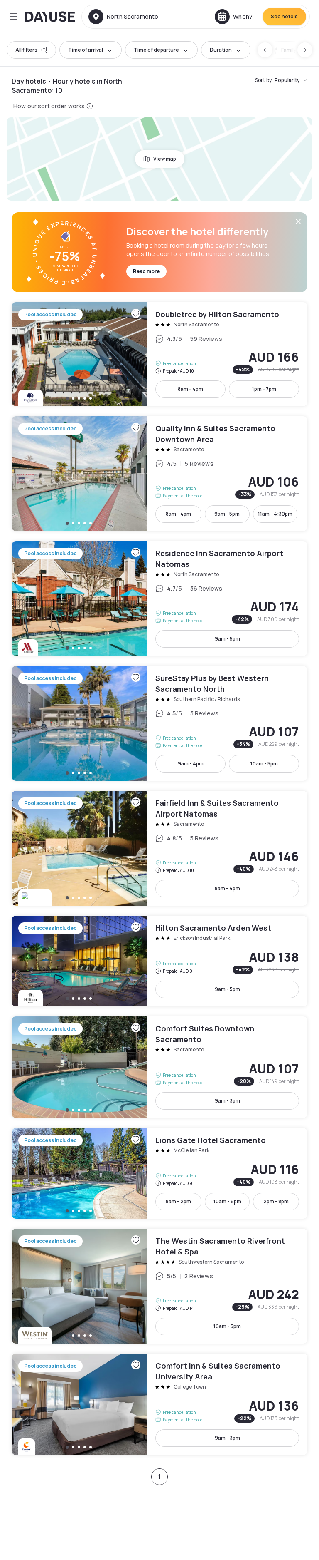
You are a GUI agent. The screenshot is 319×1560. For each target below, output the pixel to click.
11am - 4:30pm (275, 513)
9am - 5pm (227, 513)
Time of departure (156, 49)
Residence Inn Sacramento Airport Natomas (159, 598)
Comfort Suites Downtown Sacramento (159, 1067)
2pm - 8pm (276, 1201)
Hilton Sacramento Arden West (159, 961)
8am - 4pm (190, 388)
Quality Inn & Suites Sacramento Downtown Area (159, 473)
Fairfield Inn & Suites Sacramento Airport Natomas (159, 848)
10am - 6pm (227, 1201)
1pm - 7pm (264, 388)
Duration (221, 49)
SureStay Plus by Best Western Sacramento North (159, 723)
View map (164, 158)
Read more (146, 271)
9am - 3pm (227, 1100)
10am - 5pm (264, 763)
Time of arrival (85, 49)
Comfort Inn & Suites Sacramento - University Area (159, 1404)
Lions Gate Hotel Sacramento (159, 1173)
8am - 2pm (178, 1201)
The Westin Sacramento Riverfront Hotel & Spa (159, 1286)
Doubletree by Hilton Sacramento (159, 354)
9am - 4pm (191, 763)
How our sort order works (49, 106)
